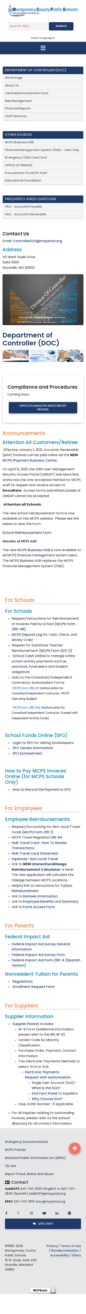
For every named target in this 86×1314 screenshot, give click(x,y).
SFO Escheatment (27, 753)
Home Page (14, 78)
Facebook (6, 1213)
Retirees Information (40, 896)
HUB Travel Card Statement (35, 853)
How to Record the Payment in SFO (42, 789)
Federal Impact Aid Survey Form (38, 955)
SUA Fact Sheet (45, 1093)
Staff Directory (16, 116)
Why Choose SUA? (47, 1099)
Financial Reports (18, 108)
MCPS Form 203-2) (56, 651)
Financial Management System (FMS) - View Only (42, 150)
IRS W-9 (56, 1034)
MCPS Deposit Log (27, 635)
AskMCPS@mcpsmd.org (47, 1193)
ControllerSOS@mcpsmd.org (37, 241)
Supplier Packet (26, 1024)
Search (61, 26)
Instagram (31, 1213)
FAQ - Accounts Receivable (25, 214)
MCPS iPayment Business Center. (30, 460)
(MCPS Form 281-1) (37, 832)
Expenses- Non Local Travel (35, 859)
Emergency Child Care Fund (26, 157)
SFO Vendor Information (33, 748)
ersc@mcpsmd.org (50, 1201)
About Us (12, 85)
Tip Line (10, 1166)
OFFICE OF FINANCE (19, 165)
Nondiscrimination (65, 1250)
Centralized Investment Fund (26, 93)
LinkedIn (57, 1213)
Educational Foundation (23, 180)
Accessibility (59, 1255)
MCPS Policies (15, 1150)
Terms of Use (71, 1246)
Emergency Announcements (26, 1142)
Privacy (52, 1246)
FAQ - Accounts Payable (23, 206)
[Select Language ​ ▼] (55, 38)
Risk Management (18, 101)
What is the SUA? (46, 1088)
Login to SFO (23, 743)
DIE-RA (56, 837)
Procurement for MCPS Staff (26, 173)
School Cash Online (29, 656)
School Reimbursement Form (27, 533)
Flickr (69, 1213)
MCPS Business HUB (19, 142)
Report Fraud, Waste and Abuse (29, 1174)
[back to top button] (75, 1148)
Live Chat (45, 1223)
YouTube (44, 1213)
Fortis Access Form (39, 907)
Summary (70, 901)
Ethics (76, 1255)
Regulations (23, 981)
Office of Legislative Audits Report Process (43, 408)
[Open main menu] (43, 48)
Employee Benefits (38, 901)
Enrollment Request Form (34, 987)
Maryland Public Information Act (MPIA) (35, 1158)
